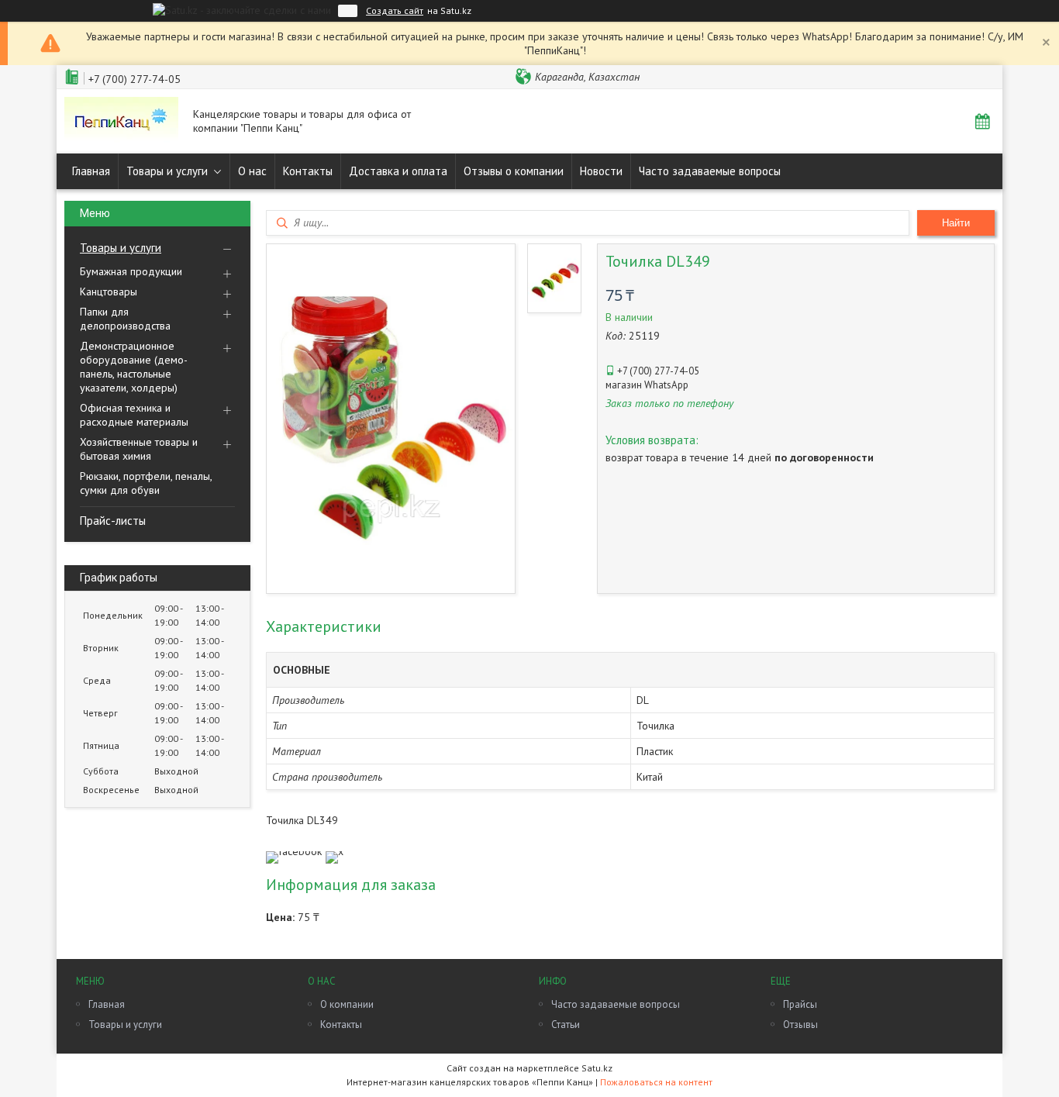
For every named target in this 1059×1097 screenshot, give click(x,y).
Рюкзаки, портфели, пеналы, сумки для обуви (146, 483)
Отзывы (800, 1024)
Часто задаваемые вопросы (710, 171)
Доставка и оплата (398, 171)
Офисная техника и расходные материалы (134, 415)
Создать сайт (394, 10)
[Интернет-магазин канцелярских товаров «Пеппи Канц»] (121, 121)
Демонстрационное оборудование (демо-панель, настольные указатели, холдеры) (134, 367)
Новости (601, 171)
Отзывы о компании (514, 171)
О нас (252, 171)
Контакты (308, 171)
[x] (334, 851)
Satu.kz (596, 1068)
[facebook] (294, 851)
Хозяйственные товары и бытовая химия (139, 449)
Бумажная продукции (131, 271)
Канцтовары (108, 291)
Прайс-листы (113, 520)
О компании (347, 1004)
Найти (956, 223)
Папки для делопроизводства (125, 319)
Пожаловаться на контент (656, 1082)
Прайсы (800, 1004)
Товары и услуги (167, 171)
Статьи (565, 1024)
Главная (91, 171)
